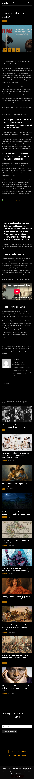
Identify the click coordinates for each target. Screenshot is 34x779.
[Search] (30, 383)
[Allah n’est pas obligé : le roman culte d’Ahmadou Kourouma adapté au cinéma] (17, 675)
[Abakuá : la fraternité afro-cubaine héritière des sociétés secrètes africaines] (17, 644)
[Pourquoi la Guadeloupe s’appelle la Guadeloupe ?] (17, 529)
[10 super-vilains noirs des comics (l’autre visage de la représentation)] (17, 557)
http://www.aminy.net (17, 362)
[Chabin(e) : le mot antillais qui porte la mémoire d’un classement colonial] (17, 586)
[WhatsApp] (18, 50)
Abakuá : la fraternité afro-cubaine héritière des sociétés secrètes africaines (15, 657)
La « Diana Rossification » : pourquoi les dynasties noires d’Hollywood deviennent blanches (17, 455)
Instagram (23, 751)
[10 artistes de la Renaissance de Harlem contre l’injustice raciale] (17, 414)
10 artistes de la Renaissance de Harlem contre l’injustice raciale (14, 426)
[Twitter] (9, 50)
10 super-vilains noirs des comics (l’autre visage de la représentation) (15, 569)
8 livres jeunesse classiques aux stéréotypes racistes (14, 484)
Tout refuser (19, 776)
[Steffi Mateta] (6, 367)
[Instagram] (18, 751)
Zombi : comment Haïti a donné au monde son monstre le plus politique (16, 513)
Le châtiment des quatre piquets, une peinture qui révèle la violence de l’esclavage (16, 627)
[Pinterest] (13, 50)
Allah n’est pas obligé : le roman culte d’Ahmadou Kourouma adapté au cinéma (16, 688)
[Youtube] (19, 755)
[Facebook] (5, 50)
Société (4, 460)
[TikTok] (9, 755)
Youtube (24, 755)
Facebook (12, 751)
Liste (3, 430)
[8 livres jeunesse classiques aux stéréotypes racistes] (17, 473)
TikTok (14, 755)
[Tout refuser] (32, 772)
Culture (4, 21)
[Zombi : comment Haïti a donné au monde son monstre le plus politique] (17, 501)
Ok (12, 776)
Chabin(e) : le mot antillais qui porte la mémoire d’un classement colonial (16, 597)
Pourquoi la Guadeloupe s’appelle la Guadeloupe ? (15, 541)
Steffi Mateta (15, 360)
